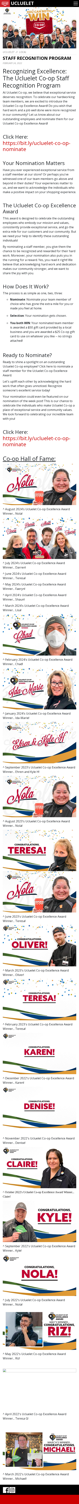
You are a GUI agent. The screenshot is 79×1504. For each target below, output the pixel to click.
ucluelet (8, 52)
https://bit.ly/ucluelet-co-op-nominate (36, 146)
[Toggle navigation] (75, 3)
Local (22, 52)
